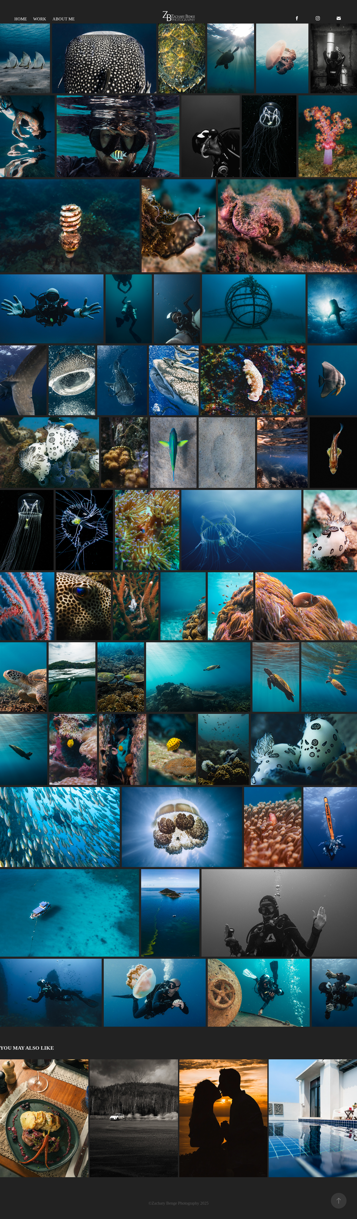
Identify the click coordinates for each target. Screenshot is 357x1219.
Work (39, 19)
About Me (64, 19)
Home (20, 19)
